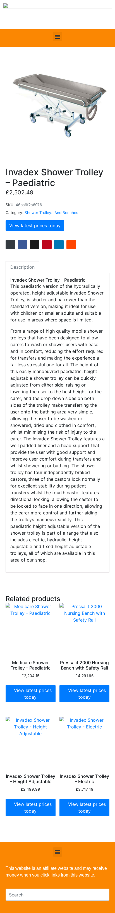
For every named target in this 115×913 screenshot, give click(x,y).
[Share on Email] (10, 244)
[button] (57, 36)
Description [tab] (22, 267)
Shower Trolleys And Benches (51, 212)
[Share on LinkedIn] (59, 244)
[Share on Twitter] (34, 244)
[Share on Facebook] (22, 244)
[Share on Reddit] (71, 244)
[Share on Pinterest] (47, 244)
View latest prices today (35, 225)
